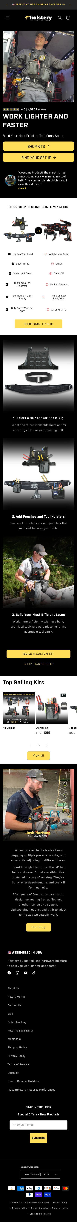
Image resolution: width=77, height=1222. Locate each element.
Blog (10, 1014)
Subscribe (38, 1138)
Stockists (13, 1073)
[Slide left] (30, 744)
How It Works (16, 997)
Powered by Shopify (39, 1202)
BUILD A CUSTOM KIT (38, 652)
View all (38, 754)
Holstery (23, 1202)
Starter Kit (42, 726)
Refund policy (60, 1202)
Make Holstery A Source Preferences (31, 1090)
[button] (7, 18)
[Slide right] (47, 744)
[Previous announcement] (7, 5)
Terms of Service (18, 1064)
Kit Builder (9, 726)
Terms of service (40, 1208)
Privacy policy (19, 1208)
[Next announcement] (70, 5)
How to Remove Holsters (23, 1081)
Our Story (38, 925)
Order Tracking (17, 1022)
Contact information (40, 1214)
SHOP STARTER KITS (38, 662)
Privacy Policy (16, 1056)
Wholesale (14, 1039)
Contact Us (14, 1005)
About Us (13, 988)
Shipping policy (60, 1208)
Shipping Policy (17, 1047)
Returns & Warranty (20, 1030)
